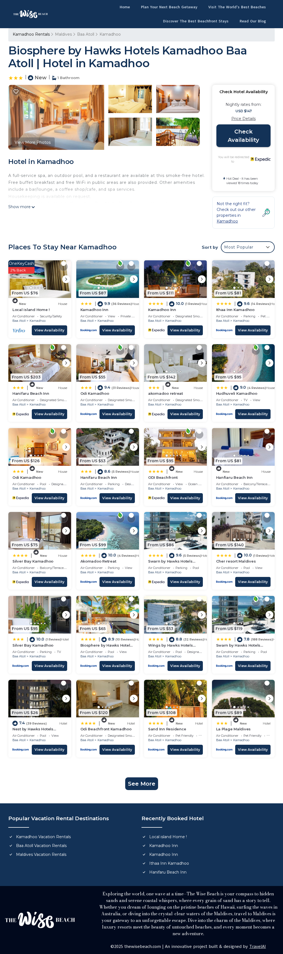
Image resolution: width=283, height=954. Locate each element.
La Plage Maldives (233, 729)
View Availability (49, 330)
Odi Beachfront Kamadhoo (106, 729)
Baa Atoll (85, 34)
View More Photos (33, 142)
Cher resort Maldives (236, 561)
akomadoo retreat (165, 393)
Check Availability (243, 135)
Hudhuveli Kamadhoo (236, 393)
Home (125, 7)
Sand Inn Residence (167, 729)
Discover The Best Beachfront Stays (196, 21)
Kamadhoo (110, 34)
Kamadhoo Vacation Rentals (43, 836)
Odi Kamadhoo (94, 393)
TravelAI (257, 946)
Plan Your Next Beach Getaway (169, 7)
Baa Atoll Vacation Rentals (41, 845)
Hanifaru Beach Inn (30, 393)
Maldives (63, 34)
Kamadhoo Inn (94, 309)
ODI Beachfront (162, 477)
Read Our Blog (253, 21)
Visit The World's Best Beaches (237, 7)
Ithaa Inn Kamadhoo (235, 309)
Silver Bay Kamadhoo (32, 561)
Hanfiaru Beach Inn (234, 477)
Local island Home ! (31, 309)
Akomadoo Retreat (98, 561)
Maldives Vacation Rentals (41, 854)
